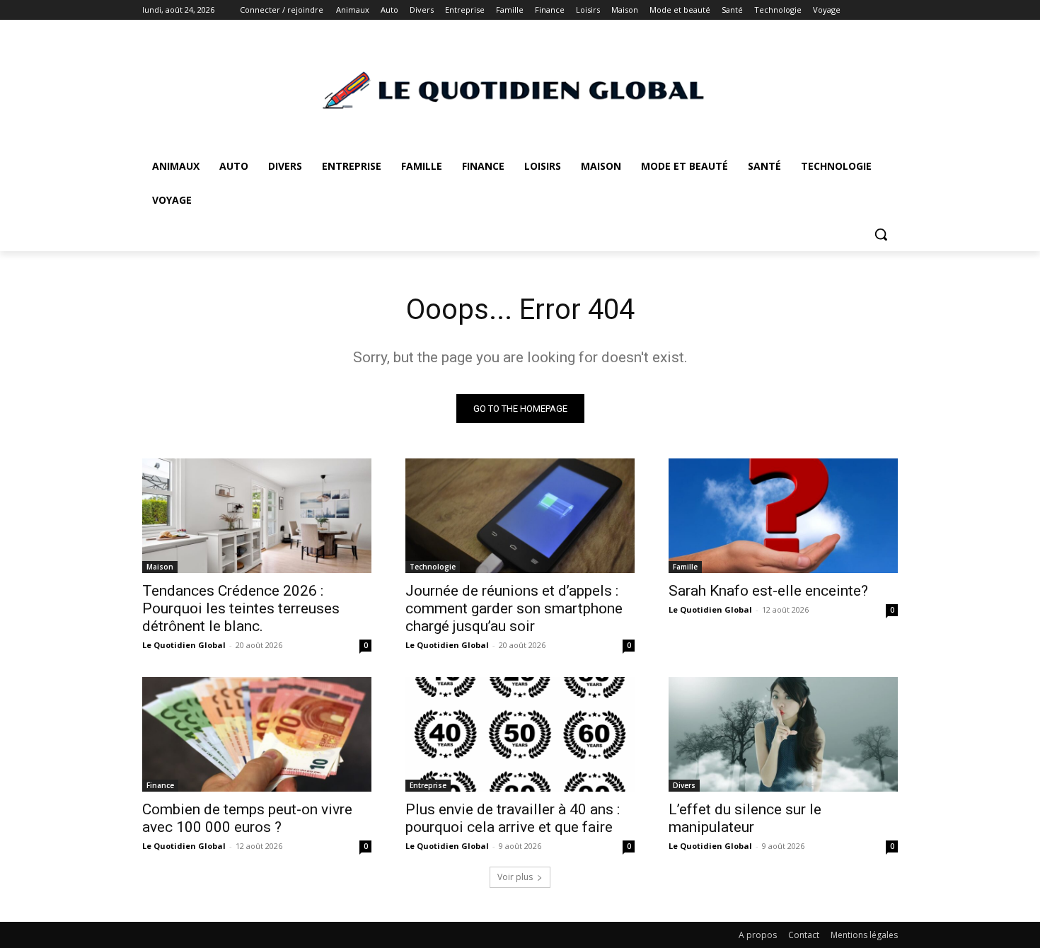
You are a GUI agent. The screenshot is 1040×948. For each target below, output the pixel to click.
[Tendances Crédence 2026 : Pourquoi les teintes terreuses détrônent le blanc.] (256, 515)
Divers (684, 785)
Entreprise (428, 785)
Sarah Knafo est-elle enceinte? (768, 590)
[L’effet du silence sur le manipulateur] (783, 734)
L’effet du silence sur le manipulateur (745, 818)
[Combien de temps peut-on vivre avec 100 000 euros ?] (256, 734)
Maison (159, 567)
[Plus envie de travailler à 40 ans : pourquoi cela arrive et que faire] (520, 734)
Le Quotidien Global (184, 645)
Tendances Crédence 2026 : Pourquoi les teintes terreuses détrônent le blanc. (241, 608)
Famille (685, 567)
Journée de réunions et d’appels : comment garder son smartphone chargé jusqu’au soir (514, 608)
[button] (881, 234)
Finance (160, 785)
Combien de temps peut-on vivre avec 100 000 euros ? (247, 818)
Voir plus (515, 877)
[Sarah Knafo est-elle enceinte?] (783, 515)
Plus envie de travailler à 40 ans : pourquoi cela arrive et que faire (512, 818)
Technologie (433, 567)
